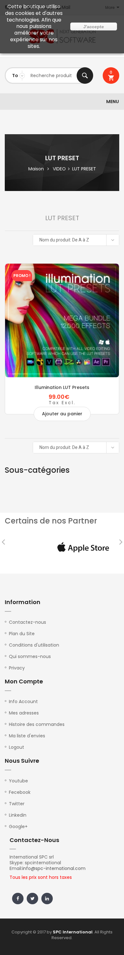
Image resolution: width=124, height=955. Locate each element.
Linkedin (17, 815)
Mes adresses (24, 713)
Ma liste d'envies (27, 736)
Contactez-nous (27, 622)
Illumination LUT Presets (62, 387)
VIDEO (59, 169)
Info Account (23, 701)
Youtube (18, 781)
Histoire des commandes (37, 724)
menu (112, 101)
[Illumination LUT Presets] (62, 320)
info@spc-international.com (54, 868)
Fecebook (20, 792)
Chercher (85, 75)
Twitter (16, 803)
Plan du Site (22, 633)
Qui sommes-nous (30, 656)
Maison (36, 169)
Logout (16, 747)
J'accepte (93, 26)
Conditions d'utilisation (34, 645)
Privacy (17, 668)
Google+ (18, 826)
